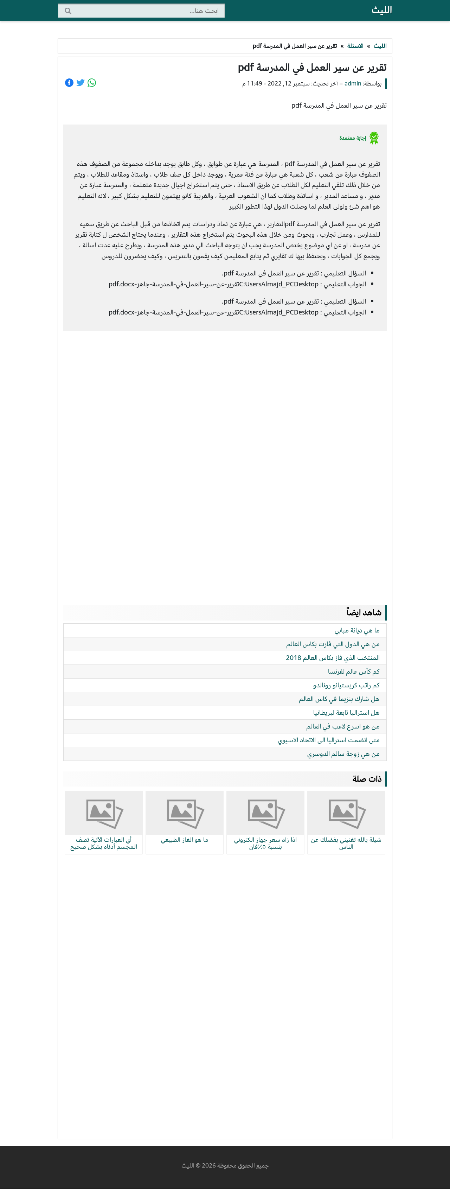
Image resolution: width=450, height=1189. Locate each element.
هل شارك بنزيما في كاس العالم (339, 699)
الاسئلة (355, 46)
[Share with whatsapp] (92, 82)
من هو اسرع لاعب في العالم (343, 726)
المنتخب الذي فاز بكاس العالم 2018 (333, 658)
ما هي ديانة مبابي (357, 630)
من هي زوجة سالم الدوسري (343, 754)
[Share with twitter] (80, 82)
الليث (382, 10)
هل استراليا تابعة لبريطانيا (346, 712)
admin (353, 83)
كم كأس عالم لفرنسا (354, 671)
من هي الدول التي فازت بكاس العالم (333, 644)
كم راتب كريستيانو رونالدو (346, 685)
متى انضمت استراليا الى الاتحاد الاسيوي (329, 740)
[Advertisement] (225, 461)
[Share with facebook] (69, 82)
